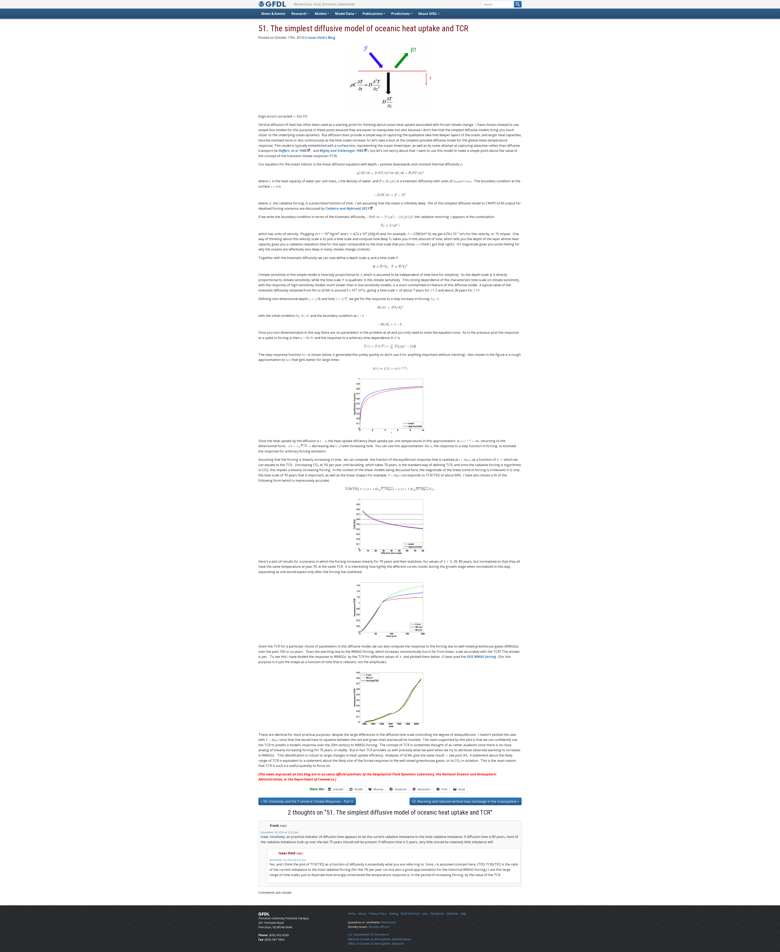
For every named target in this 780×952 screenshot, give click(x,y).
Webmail (452, 913)
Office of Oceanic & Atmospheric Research (376, 944)
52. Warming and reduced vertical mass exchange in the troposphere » (465, 801)
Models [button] (321, 13)
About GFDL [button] (427, 13)
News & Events (273, 13)
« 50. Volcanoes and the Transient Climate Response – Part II (307, 801)
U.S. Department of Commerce (368, 934)
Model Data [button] (344, 13)
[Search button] (518, 4)
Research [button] (298, 13)
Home (352, 913)
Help (463, 913)
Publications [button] (373, 13)
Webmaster (388, 922)
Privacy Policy (378, 913)
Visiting (393, 913)
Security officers (379, 927)
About (362, 913)
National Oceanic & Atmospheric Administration (379, 939)
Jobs (425, 913)
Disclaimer (437, 913)
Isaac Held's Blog (321, 37)
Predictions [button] (400, 13)
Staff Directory (410, 913)
